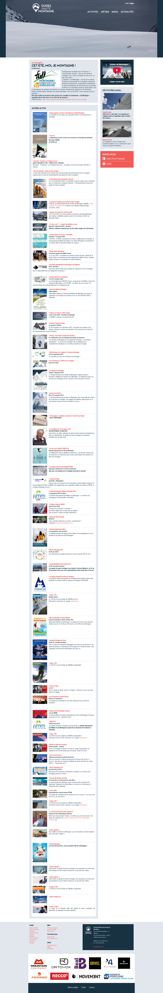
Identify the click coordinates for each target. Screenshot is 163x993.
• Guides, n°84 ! (53, 663)
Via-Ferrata (32, 941)
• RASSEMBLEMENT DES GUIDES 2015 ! (60, 564)
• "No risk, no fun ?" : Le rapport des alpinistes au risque (63, 224)
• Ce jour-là (51, 136)
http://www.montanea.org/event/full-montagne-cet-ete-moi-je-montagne (65, 99)
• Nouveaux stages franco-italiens (57, 529)
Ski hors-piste (33, 939)
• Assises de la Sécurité (54, 393)
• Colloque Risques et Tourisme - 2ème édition (61, 235)
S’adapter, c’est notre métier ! (117, 82)
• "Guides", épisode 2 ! (54, 867)
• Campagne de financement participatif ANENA (61, 467)
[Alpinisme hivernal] (117, 130)
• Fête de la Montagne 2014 (56, 767)
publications (74, 601)
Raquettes (31, 936)
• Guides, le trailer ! (53, 906)
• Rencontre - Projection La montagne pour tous (45, 161)
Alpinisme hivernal (107, 140)
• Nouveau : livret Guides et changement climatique (62, 336)
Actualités (127, 11)
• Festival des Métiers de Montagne (57, 289)
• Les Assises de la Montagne (56, 371)
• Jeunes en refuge (53, 686)
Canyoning (32, 931)
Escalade (31, 934)
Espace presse (50, 937)
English (127, 3)
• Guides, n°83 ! (53, 734)
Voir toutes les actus (52, 938)
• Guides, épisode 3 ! (54, 830)
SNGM (115, 11)
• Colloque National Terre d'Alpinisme (58, 277)
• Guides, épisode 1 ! (54, 877)
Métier (105, 11)
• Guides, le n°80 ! (53, 887)
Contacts (91, 987)
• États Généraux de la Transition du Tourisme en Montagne (64, 352)
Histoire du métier (51, 929)
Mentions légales (73, 987)
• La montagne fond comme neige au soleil (60, 429)
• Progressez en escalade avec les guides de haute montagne (64, 202)
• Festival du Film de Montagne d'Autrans (59, 711)
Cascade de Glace (33, 933)
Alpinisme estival (33, 928)
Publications (50, 948)
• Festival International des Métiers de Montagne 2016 (62, 491)
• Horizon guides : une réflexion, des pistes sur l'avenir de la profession (66, 416)
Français (132, 3)
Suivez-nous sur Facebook (115, 158)
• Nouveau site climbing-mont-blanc (58, 778)
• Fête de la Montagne (54, 844)
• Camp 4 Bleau (53, 790)
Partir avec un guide (52, 928)
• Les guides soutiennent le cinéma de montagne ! (61, 577)
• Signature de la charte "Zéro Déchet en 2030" (60, 212)
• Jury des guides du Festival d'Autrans (58, 697)
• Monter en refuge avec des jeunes (58, 744)
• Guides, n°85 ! (53, 595)
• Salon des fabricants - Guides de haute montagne (46, 171)
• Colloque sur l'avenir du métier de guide (59, 313)
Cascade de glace (107, 112)
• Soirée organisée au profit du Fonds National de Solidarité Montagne (66, 113)
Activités (92, 11)
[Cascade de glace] (117, 102)
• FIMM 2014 (52, 721)
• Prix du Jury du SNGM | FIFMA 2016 (59, 449)
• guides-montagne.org (55, 897)
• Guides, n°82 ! (53, 801)
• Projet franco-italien (54, 479)
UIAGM (49, 947)
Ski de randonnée (33, 938)
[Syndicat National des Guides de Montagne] (43, 7)
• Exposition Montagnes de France (57, 640)
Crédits (83, 987)
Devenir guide (50, 931)
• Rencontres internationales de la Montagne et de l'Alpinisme (64, 265)
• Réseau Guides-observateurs (56, 251)
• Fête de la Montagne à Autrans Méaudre (59, 618)
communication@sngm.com (63, 523)
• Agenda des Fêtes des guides (56, 517)
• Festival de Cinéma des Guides (57, 323)
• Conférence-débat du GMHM (57, 504)
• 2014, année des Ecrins (55, 755)
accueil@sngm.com (99, 947)
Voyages (31, 943)
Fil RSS (108, 164)
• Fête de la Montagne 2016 (56, 550)
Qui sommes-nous (52, 945)
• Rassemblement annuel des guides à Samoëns (61, 179)
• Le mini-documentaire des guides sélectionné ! (61, 812)
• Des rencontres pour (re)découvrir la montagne (61, 361)
